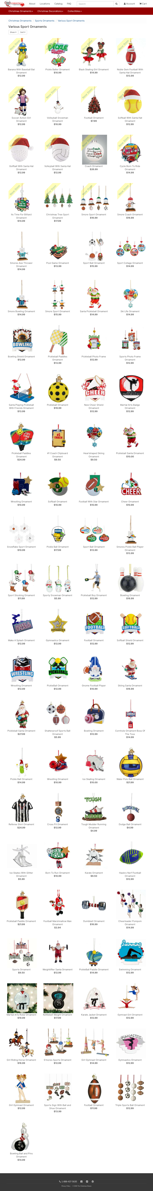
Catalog (58, 3)
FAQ (69, 3)
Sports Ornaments (44, 20)
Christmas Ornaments (20, 20)
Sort (22, 32)
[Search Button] (116, 3)
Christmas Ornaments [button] (20, 11)
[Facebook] (81, 1181)
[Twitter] (87, 1181)
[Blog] (93, 1181)
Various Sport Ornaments (71, 20)
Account (130, 3)
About (32, 3)
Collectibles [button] (74, 11)
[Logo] (15, 3)
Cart (144, 3)
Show (12, 32)
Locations (45, 3)
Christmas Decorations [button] (50, 11)
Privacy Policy (66, 1186)
